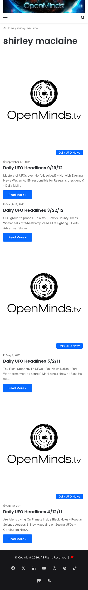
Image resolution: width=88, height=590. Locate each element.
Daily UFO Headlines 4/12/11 (32, 512)
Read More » (17, 195)
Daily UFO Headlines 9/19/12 (33, 168)
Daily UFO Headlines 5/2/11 (31, 361)
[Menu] (5, 17)
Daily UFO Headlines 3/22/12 (33, 210)
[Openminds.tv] (44, 6)
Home (10, 28)
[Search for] (83, 17)
